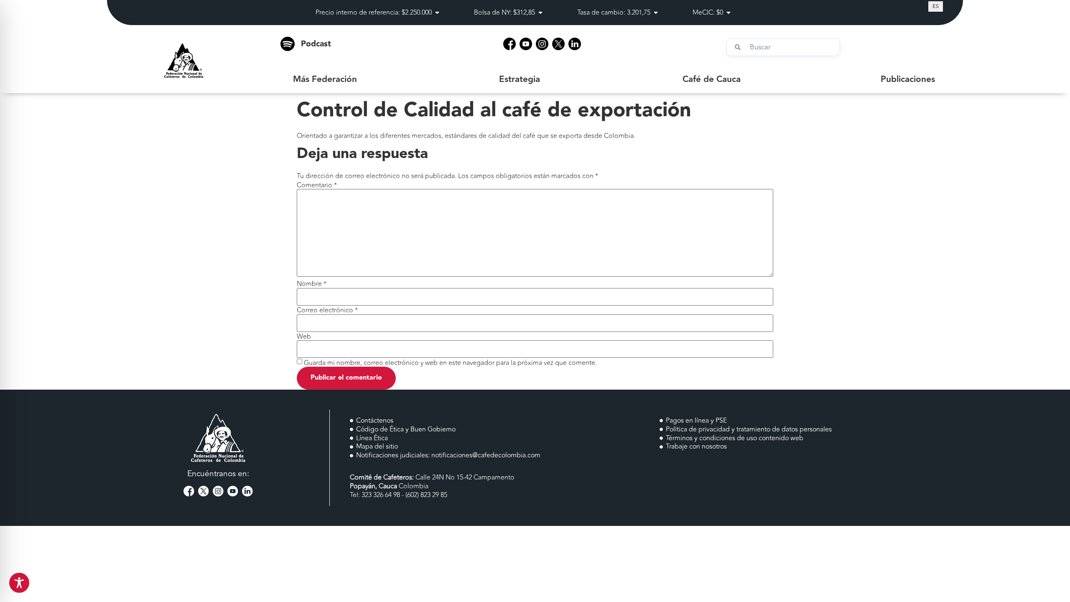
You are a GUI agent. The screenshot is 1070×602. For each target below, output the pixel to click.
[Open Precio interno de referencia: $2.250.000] (437, 12)
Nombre (311, 284)
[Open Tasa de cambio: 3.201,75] (655, 12)
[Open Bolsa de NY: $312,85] (540, 12)
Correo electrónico (327, 310)
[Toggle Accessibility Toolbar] (19, 583)
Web (304, 336)
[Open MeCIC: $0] (728, 12)
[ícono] (509, 44)
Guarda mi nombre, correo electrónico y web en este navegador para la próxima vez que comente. (450, 363)
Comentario (317, 185)
